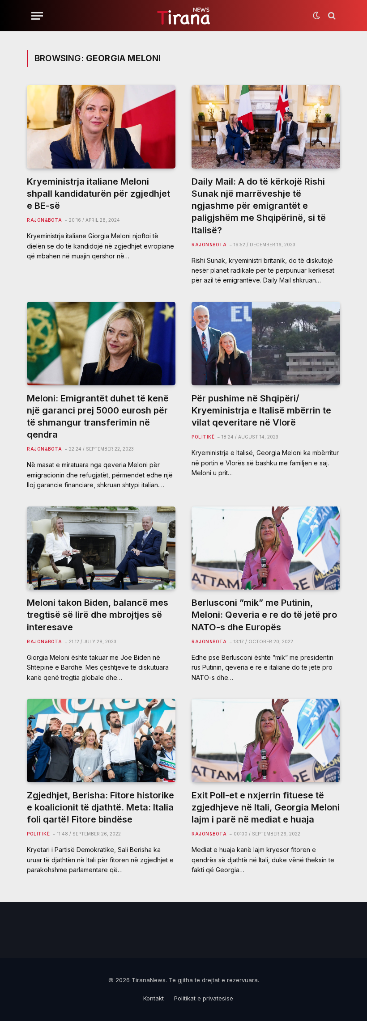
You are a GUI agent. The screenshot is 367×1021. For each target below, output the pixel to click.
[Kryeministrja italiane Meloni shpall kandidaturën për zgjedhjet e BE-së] (101, 127)
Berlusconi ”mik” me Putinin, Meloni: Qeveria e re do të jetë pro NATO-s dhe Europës (264, 614)
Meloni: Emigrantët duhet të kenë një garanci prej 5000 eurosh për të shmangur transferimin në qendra (98, 416)
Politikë (203, 436)
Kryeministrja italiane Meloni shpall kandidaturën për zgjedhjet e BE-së (98, 193)
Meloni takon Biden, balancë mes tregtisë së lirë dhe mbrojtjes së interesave (97, 614)
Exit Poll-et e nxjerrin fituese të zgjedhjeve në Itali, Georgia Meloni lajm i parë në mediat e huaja (266, 807)
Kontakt (153, 998)
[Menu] (37, 16)
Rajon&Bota (44, 220)
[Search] (331, 16)
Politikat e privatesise (203, 998)
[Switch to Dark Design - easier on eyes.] (316, 16)
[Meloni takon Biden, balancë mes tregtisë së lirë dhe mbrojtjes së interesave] (101, 548)
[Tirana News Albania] (183, 16)
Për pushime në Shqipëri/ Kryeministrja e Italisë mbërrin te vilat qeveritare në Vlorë (261, 410)
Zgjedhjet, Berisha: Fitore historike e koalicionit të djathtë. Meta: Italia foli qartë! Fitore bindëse (100, 807)
